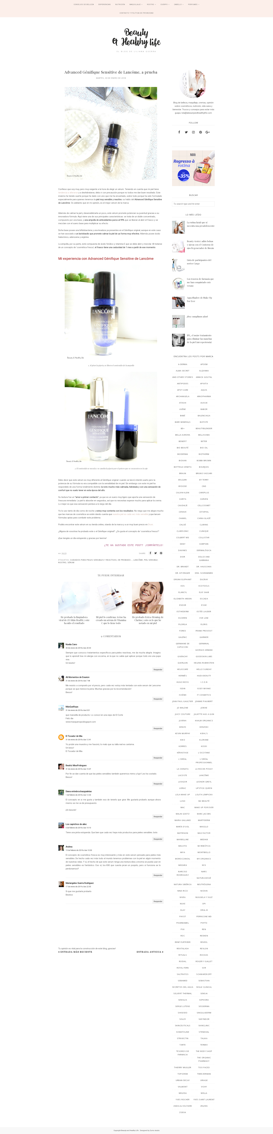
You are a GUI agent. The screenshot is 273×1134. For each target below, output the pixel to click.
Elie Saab (204, 592)
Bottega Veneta (183, 467)
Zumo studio (155, 1130)
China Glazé (204, 518)
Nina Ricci (182, 890)
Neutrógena (204, 884)
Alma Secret (182, 370)
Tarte (183, 1044)
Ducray (204, 579)
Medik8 (204, 839)
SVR (204, 967)
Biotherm (204, 454)
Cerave (183, 512)
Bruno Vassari (204, 473)
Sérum (71, 562)
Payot (182, 916)
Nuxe (182, 903)
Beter (204, 441)
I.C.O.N (204, 682)
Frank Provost (204, 630)
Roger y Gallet (204, 961)
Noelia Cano (71, 644)
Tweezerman (204, 1074)
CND (204, 486)
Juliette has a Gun (204, 714)
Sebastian (204, 980)
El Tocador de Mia (74, 736)
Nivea (183, 897)
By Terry (204, 479)
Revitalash (183, 948)
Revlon (204, 948)
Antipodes (183, 383)
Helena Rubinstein (204, 663)
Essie (204, 605)
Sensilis (182, 1000)
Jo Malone (182, 707)
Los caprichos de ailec (76, 824)
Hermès (183, 675)
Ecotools (204, 586)
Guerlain (183, 663)
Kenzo (182, 727)
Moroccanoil (182, 858)
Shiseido (182, 1012)
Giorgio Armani (204, 650)
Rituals (183, 955)
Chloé (182, 524)
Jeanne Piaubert (204, 701)
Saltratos (183, 974)
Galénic (182, 637)
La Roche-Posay (204, 769)
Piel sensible (151, 560)
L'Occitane (204, 752)
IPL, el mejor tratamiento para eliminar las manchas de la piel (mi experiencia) (199, 339)
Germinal (204, 643)
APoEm (204, 364)
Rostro (62, 562)
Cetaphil (204, 512)
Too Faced (204, 1067)
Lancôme (138, 560)
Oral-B (204, 910)
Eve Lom (204, 618)
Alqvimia (204, 370)
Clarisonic (183, 531)
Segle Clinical (204, 987)
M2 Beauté (204, 801)
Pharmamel (182, 923)
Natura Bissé (204, 878)
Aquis (204, 390)
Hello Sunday (204, 669)
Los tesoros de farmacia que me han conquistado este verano (200, 282)
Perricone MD (204, 916)
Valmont (183, 1086)
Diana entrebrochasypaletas (79, 791)
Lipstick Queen (204, 788)
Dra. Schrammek (204, 573)
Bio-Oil (204, 447)
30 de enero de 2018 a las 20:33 (78, 648)
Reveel (204, 942)
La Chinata (183, 769)
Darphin (203, 544)
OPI (204, 903)
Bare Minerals (183, 422)
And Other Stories (182, 377)
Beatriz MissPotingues (76, 765)
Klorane (204, 740)
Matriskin (182, 833)
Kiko (182, 740)
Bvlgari (182, 479)
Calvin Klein (182, 492)
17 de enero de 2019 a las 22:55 (78, 887)
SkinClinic (204, 1025)
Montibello (204, 852)
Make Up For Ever (204, 807)
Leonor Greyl (204, 781)
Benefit (183, 441)
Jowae (204, 707)
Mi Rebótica (204, 846)
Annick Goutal (204, 377)
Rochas (204, 955)
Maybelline (183, 839)
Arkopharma (204, 396)
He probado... (125, 560)
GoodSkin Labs (204, 656)
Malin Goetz (183, 814)
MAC (183, 807)
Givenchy (183, 656)
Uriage (204, 1080)
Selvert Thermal (182, 993)
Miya (182, 852)
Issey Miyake (204, 688)
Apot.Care (182, 390)
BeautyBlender (204, 428)
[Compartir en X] (155, 553)
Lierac (182, 788)
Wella (204, 1093)
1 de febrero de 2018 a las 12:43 (78, 795)
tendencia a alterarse (68, 192)
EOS (183, 586)
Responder (158, 670)
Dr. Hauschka (204, 566)
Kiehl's (204, 733)
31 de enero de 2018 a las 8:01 (78, 710)
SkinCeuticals (183, 1025)
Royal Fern (183, 967)
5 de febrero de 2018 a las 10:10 (78, 828)
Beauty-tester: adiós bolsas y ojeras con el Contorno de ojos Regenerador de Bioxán (200, 244)
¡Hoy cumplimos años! (197, 316)
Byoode (183, 486)
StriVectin (183, 1038)
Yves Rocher (183, 1099)
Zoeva (182, 1112)
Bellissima (204, 435)
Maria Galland (183, 820)
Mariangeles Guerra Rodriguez (80, 883)
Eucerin (182, 618)
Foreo (182, 630)
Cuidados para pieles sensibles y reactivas (93, 560)
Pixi (183, 929)
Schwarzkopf (204, 974)
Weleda (183, 1093)
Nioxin (204, 890)
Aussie (204, 402)
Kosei (204, 746)
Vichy (204, 1086)
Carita (182, 499)
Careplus (204, 492)
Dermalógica (204, 550)
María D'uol (182, 826)
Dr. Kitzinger (182, 573)
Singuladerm (204, 1012)
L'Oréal (183, 759)
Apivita (204, 383)
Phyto (204, 923)
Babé (182, 415)
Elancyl (182, 592)
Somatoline (182, 1032)
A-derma (182, 364)
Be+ (183, 428)
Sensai (204, 993)
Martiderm (204, 820)
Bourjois (204, 467)
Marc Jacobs (204, 814)
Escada (204, 598)
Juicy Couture (182, 714)
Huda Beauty (204, 675)
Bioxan (183, 460)
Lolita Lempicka (204, 794)
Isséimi (182, 695)
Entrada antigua (149, 952)
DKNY (182, 544)
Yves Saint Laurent (204, 1099)
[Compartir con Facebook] (150, 553)
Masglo (204, 826)
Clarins (204, 524)
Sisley (182, 1019)
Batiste (204, 422)
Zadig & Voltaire (182, 1106)
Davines (182, 550)
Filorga (182, 624)
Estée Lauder (204, 611)
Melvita (182, 846)
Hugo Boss (183, 682)
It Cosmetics (204, 695)
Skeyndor (204, 1019)
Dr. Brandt (183, 566)
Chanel (183, 518)
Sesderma (204, 1006)
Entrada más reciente (76, 952)
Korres (183, 746)
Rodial (182, 961)
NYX (204, 865)
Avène (182, 409)
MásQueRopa (72, 706)
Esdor (182, 605)
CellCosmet (204, 505)
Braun (182, 473)
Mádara (182, 865)
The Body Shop (204, 1051)
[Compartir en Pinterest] (161, 553)
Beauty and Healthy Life (130, 1130)
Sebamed (182, 980)
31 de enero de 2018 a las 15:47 (78, 769)
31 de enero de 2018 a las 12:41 (78, 740)
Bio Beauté (183, 447)
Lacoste (182, 775)
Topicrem (183, 1074)
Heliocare (182, 669)
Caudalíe (183, 505)
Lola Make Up (182, 794)
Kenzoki (204, 727)
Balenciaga (204, 415)
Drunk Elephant (183, 579)
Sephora (204, 1000)
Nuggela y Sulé (204, 897)
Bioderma (182, 454)
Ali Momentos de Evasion (77, 677)
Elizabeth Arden (183, 598)
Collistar (204, 537)
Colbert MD (182, 537)
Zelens (204, 1106)
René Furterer (183, 942)
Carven (204, 499)
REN (204, 929)
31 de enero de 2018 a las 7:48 (78, 681)
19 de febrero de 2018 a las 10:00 (79, 850)
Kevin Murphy (182, 733)
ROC (183, 935)
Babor (204, 409)
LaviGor (182, 781)
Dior (182, 556)
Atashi (182, 402)
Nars (204, 871)
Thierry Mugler (182, 1067)
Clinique (204, 531)
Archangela (182, 396)
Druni (150, 524)
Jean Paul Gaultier (182, 701)
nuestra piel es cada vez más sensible (130, 514)
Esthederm (183, 611)
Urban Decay (183, 1080)
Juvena (182, 720)
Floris (204, 624)
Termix (204, 1044)
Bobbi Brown (204, 460)
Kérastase (183, 752)
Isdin (183, 688)
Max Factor (204, 833)
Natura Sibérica (183, 884)
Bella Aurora (182, 435)
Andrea (69, 846)
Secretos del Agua (182, 987)
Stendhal (204, 1032)
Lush (182, 801)
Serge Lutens (182, 1006)
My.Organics (204, 858)
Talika (204, 1038)
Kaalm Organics (204, 720)
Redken (204, 935)
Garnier (204, 637)
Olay (182, 910)
